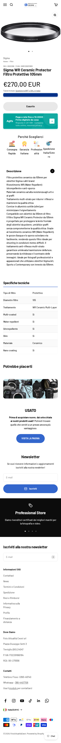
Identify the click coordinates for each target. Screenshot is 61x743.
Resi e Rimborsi (11, 598)
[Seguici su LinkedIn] (38, 701)
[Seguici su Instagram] (14, 701)
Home (5, 61)
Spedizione (9, 592)
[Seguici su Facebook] (5, 701)
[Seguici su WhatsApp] (47, 701)
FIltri (12, 61)
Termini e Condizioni (13, 586)
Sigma (6, 58)
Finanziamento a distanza (11, 620)
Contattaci (8, 575)
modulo (13, 688)
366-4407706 (21, 682)
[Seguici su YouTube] (22, 701)
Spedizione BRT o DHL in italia (27, 91)
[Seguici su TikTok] (30, 701)
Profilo (6, 612)
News (6, 581)
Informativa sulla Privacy (11, 605)
